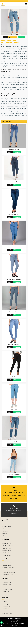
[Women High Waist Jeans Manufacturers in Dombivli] (14, 363)
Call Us (5, 37)
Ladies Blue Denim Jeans (8, 567)
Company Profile (7, 526)
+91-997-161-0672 (6, 1)
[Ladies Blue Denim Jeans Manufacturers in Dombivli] (14, 201)
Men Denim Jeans (7, 543)
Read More (10, 152)
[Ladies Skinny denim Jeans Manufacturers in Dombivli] (14, 266)
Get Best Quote (13, 37)
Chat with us (22, 37)
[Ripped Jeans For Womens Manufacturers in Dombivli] (14, 428)
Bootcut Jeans (6, 606)
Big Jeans (5, 601)
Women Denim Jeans (8, 562)
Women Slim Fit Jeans (8, 574)
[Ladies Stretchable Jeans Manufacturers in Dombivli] (14, 331)
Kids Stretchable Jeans (8, 586)
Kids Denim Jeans (7, 582)
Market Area (6, 535)
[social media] (11, 621)
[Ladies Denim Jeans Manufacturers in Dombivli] (14, 168)
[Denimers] (3, 4)
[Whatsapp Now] (1, 622)
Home (4, 524)
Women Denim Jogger (8, 569)
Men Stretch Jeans (7, 550)
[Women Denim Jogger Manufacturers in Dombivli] (14, 233)
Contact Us (14, 513)
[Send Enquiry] (14, 22)
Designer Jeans (6, 608)
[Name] (26, 4)
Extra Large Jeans (7, 604)
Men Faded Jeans (7, 552)
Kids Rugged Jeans (7, 589)
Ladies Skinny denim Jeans (9, 572)
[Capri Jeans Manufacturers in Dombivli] (14, 396)
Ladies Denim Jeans (7, 565)
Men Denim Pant (7, 555)
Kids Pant (5, 594)
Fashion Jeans (6, 611)
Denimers (11, 618)
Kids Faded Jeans (7, 584)
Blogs (4, 528)
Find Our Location (14, 498)
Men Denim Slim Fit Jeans (9, 545)
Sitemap (5, 533)
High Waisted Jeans (7, 613)
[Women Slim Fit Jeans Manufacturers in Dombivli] (14, 298)
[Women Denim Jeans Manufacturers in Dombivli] (14, 136)
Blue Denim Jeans (7, 548)
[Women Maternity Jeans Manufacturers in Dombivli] (14, 461)
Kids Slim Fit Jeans (7, 591)
